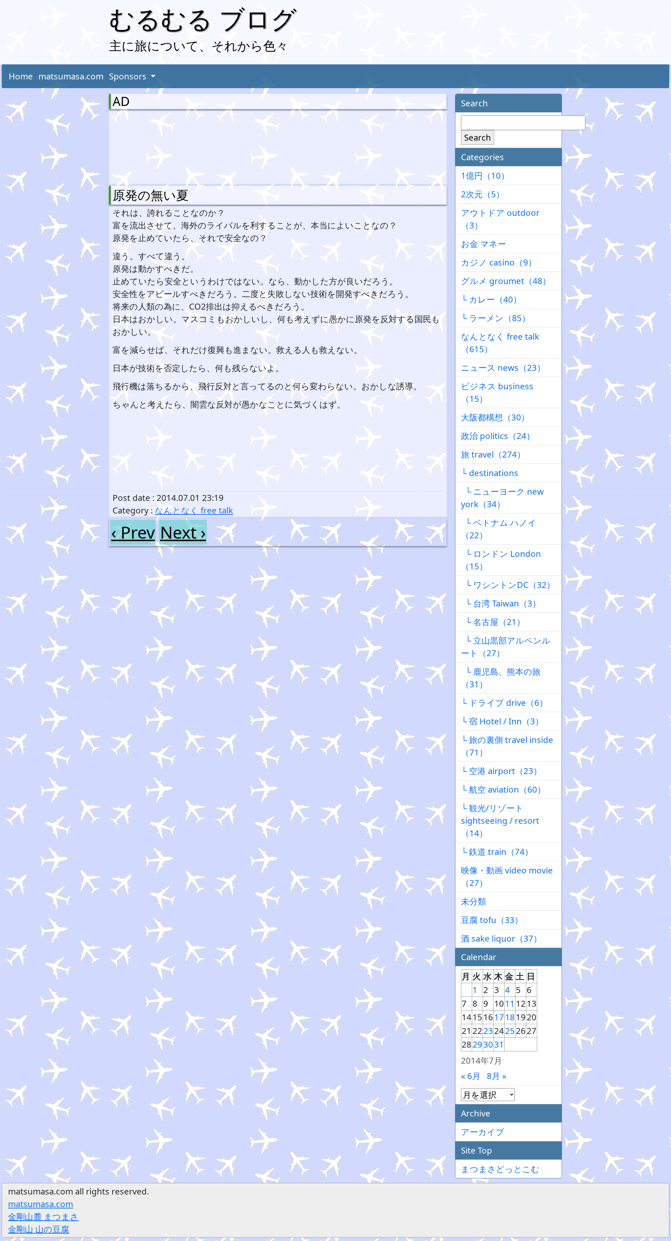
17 (499, 1017)
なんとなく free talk (194, 510)
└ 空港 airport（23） (501, 770)
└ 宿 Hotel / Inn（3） (502, 721)
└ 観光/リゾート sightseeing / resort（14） (500, 820)
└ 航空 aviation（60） (503, 789)
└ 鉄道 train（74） (497, 851)
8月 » (496, 1076)
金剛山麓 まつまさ (43, 1216)
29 (477, 1044)
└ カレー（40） (491, 299)
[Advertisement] (149, 146)
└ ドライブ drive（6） (504, 702)
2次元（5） (482, 194)
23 (488, 1030)
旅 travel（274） (493, 454)
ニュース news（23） (503, 367)
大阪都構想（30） (495, 417)
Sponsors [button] (129, 76)
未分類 (473, 901)
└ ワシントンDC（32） (508, 584)
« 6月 (471, 1076)
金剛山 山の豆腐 (38, 1229)
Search (477, 137)
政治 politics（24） (498, 435)
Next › (183, 532)
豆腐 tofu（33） (492, 920)
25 (510, 1030)
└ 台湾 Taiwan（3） (501, 603)
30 (488, 1044)
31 (499, 1044)
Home (21, 76)
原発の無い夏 (151, 195)
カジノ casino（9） (498, 262)
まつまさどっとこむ (500, 1169)
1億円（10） (485, 175)
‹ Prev (133, 532)
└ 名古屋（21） (493, 621)
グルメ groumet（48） (506, 280)
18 (510, 1017)
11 (510, 1003)
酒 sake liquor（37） (501, 938)
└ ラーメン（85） (495, 318)
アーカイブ (482, 1131)
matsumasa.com (70, 76)
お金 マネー (483, 243)
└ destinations (489, 472)
